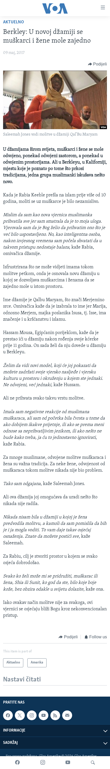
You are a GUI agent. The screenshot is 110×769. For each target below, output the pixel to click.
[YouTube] (68, 762)
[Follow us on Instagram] (32, 715)
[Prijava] (67, 715)
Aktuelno (13, 22)
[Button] (97, 64)
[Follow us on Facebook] (8, 715)
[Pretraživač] (93, 762)
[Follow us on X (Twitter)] (20, 715)
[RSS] (55, 715)
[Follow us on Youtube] (43, 715)
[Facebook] (17, 762)
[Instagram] (43, 762)
